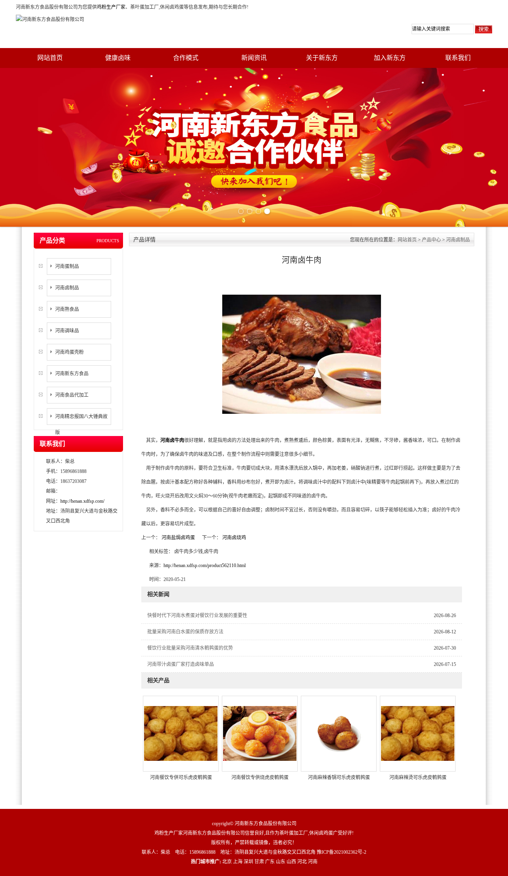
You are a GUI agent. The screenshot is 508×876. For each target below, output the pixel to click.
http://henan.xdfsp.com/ (82, 501)
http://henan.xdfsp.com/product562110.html (205, 565)
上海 (237, 861)
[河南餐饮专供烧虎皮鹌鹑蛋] (259, 733)
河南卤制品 (67, 288)
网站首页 (50, 57)
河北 (302, 861)
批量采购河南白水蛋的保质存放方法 (185, 632)
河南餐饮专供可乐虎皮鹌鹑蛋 (181, 777)
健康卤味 (118, 57)
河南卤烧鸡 (233, 537)
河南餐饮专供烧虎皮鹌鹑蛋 (260, 777)
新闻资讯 (254, 57)
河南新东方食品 (72, 373)
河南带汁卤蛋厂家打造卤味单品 (180, 664)
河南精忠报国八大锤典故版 (81, 424)
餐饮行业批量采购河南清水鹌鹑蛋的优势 (190, 648)
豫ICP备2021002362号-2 (341, 852)
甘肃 (259, 861)
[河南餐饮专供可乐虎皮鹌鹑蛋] (180, 733)
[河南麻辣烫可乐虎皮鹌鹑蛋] (417, 733)
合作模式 (185, 57)
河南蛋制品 (67, 266)
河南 (313, 861)
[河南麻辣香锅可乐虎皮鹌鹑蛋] (338, 733)
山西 (291, 861)
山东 (280, 861)
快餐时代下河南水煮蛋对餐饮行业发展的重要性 (197, 615)
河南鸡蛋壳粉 (69, 352)
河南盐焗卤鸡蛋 (178, 537)
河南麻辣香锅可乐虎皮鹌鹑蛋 (339, 777)
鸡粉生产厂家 (111, 7)
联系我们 (458, 57)
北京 (227, 861)
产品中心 (431, 240)
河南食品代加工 (72, 395)
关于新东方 (322, 57)
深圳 (248, 861)
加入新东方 (390, 57)
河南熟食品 (67, 309)
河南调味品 (67, 331)
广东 (270, 861)
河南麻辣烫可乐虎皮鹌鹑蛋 (417, 777)
